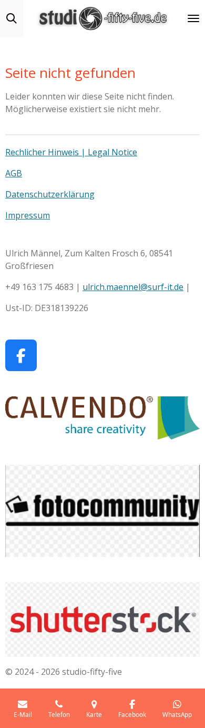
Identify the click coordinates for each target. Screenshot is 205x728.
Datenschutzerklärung (50, 194)
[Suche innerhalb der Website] (11, 18)
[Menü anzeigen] (193, 18)
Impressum (27, 215)
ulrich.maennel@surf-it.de (133, 287)
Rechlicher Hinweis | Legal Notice (71, 152)
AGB (13, 173)
